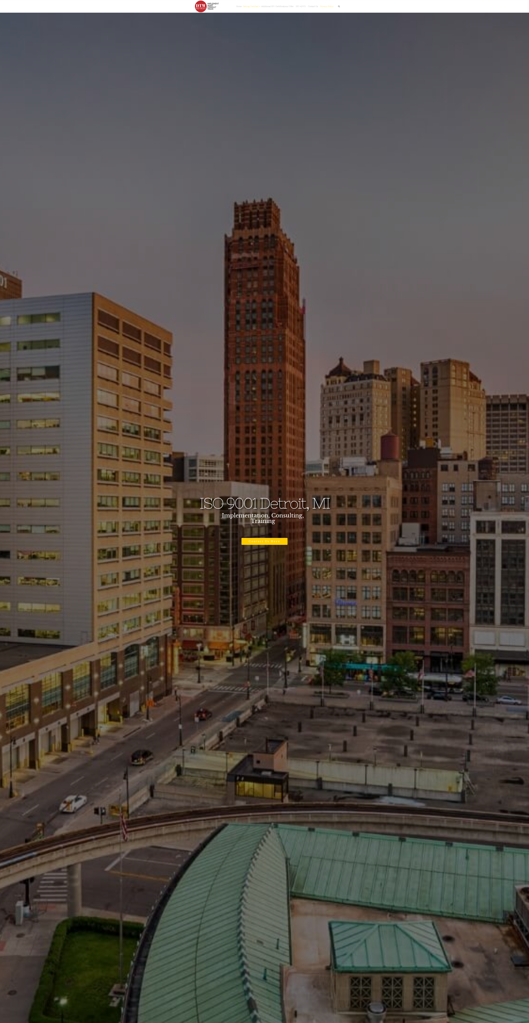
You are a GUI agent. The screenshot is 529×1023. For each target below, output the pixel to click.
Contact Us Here (264, 541)
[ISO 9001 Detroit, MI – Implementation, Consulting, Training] (207, 6)
